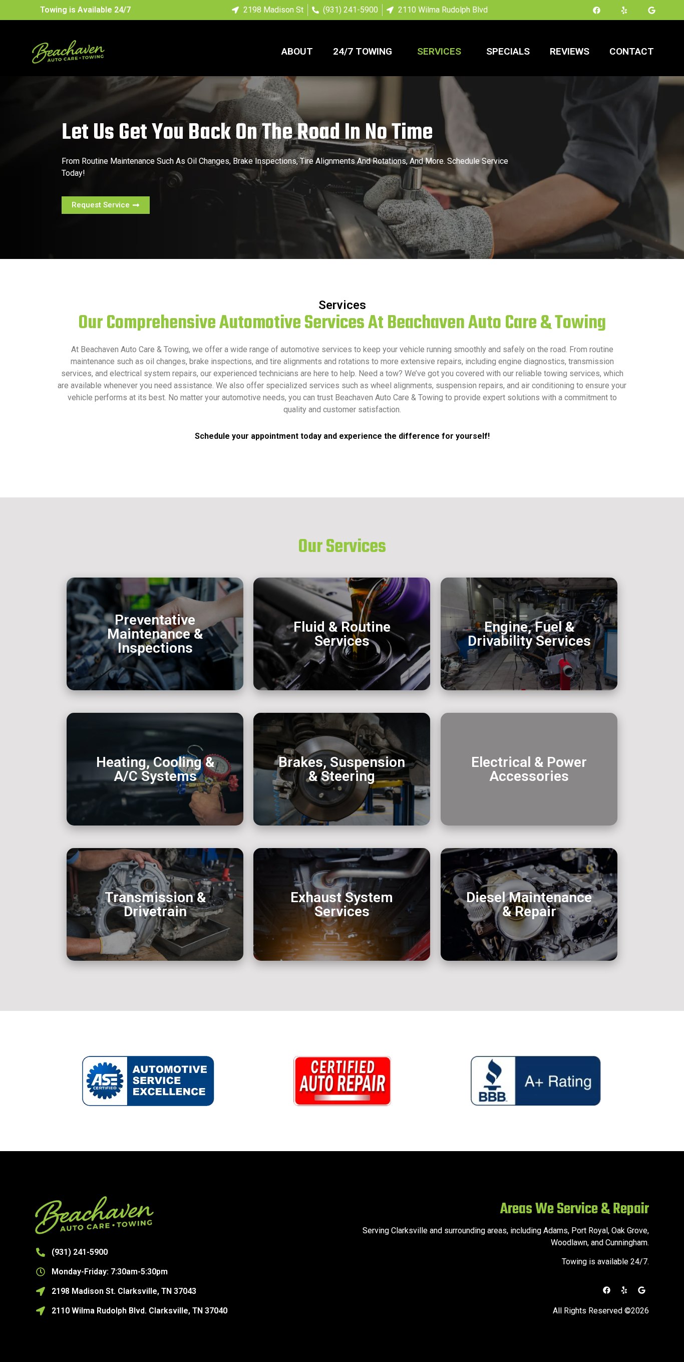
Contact (631, 51)
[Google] (651, 10)
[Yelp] (623, 10)
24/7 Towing (362, 51)
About (297, 51)
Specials (508, 51)
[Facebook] (596, 10)
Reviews (569, 51)
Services (439, 51)
